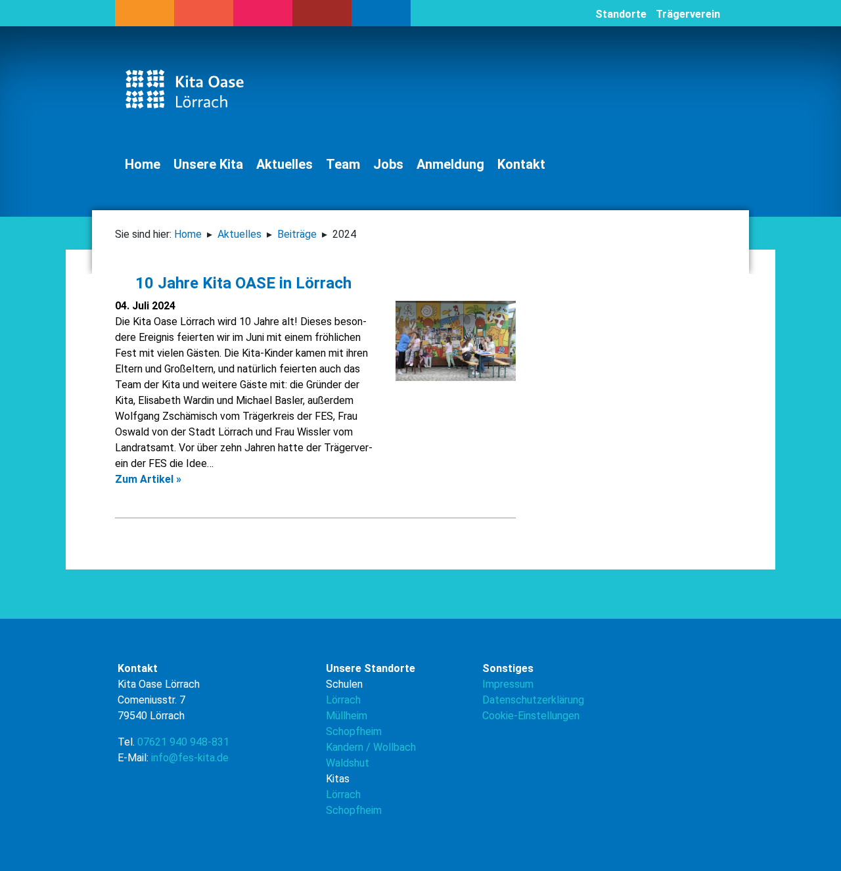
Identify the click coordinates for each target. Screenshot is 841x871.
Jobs (388, 164)
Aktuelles (284, 164)
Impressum (508, 684)
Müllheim (346, 715)
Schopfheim (354, 731)
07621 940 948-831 (183, 742)
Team (343, 164)
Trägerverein (688, 14)
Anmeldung (450, 164)
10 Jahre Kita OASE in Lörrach (239, 283)
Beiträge (297, 234)
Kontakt (521, 164)
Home (142, 164)
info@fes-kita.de (190, 757)
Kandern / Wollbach (371, 747)
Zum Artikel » (148, 479)
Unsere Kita (208, 164)
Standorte (621, 14)
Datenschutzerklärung (533, 700)
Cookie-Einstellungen (531, 715)
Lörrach (343, 700)
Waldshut (347, 763)
